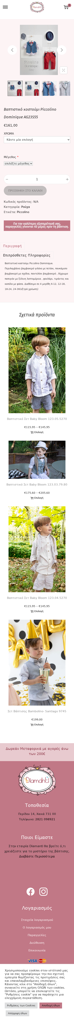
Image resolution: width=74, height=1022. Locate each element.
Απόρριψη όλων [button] (17, 1013)
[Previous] (12, 50)
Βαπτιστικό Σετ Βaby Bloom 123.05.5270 (37, 419)
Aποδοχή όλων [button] (51, 1005)
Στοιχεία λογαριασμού (37, 920)
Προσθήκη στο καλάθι (25, 190)
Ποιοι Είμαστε (37, 837)
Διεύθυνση (37, 943)
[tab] (37, 246)
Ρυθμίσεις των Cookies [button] (21, 1005)
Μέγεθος (11, 157)
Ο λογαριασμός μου (37, 927)
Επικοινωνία (37, 950)
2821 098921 (45, 819)
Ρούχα (25, 207)
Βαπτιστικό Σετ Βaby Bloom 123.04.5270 (37, 598)
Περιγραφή (12, 246)
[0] (66, 7)
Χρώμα (9, 133)
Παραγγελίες (37, 935)
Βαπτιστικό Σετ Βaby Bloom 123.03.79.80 (36, 484)
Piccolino (23, 212)
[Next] (61, 50)
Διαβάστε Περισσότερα (37, 856)
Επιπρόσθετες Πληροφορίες (26, 255)
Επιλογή (38, 432)
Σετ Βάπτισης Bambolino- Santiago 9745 (37, 711)
